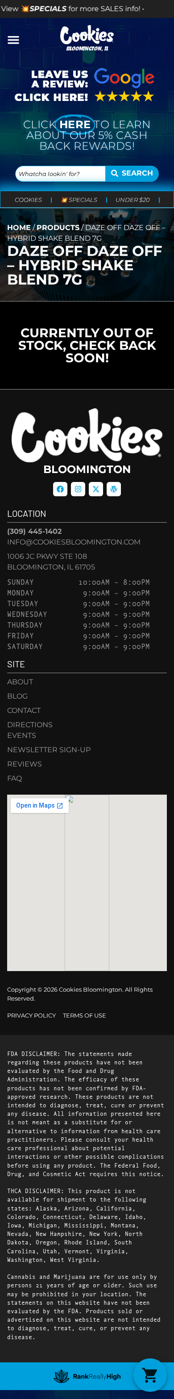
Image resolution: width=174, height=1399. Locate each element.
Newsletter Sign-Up (49, 750)
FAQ (14, 778)
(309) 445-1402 (34, 531)
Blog (17, 696)
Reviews (24, 764)
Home (19, 227)
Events (21, 735)
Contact (24, 710)
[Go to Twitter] (96, 489)
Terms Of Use (84, 1015)
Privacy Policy (31, 1015)
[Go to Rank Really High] (87, 1376)
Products (58, 227)
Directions (30, 724)
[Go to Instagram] (78, 489)
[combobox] (60, 174)
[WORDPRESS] (114, 489)
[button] (13, 40)
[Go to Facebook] (60, 489)
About (20, 682)
